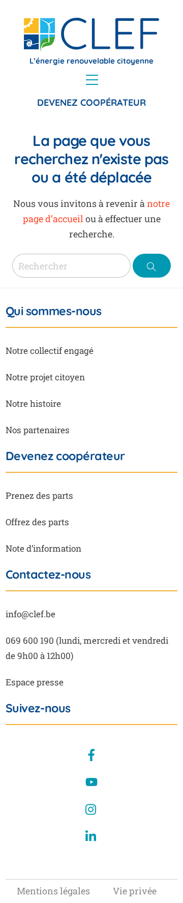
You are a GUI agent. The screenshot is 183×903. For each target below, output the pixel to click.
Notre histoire (33, 403)
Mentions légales (53, 891)
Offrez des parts (37, 522)
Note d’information (43, 548)
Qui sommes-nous (54, 311)
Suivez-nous (38, 708)
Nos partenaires (38, 430)
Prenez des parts (39, 495)
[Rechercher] (152, 266)
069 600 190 (30, 640)
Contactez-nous (48, 574)
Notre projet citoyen (45, 377)
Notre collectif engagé (50, 350)
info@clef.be (30, 614)
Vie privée (135, 891)
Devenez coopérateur (91, 102)
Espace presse (35, 682)
